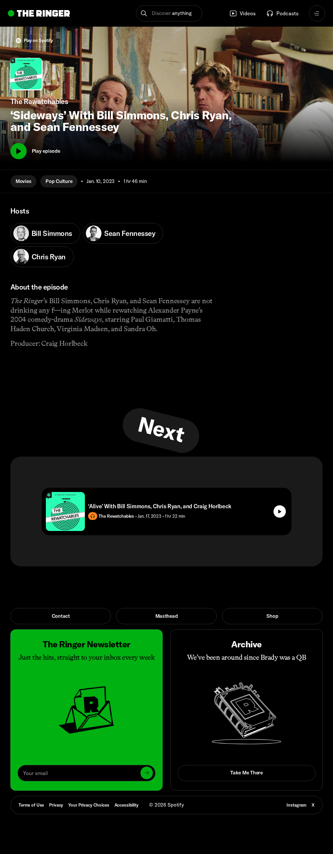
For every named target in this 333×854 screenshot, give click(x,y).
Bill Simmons (52, 233)
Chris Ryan (49, 256)
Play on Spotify (38, 40)
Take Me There (246, 773)
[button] (169, 13)
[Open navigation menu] (317, 13)
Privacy (56, 805)
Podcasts (287, 13)
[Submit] (146, 773)
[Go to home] (39, 13)
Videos (248, 13)
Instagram (296, 805)
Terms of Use (31, 805)
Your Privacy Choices (88, 805)
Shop (272, 616)
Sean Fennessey (129, 233)
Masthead (166, 616)
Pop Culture (59, 181)
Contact (61, 616)
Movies (23, 181)
